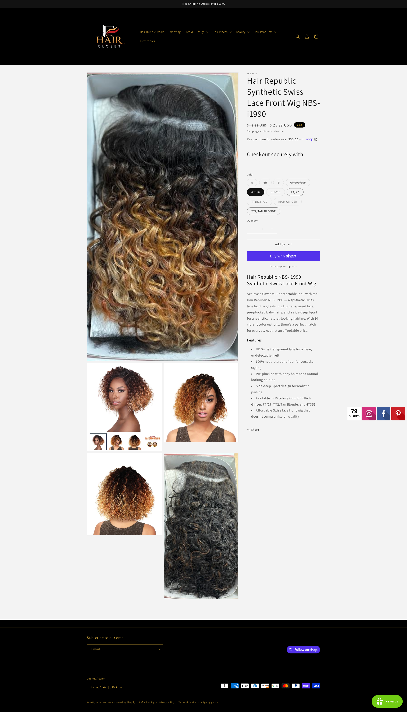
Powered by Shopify (124, 702)
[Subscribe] (158, 649)
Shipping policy (209, 702)
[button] (203, 31)
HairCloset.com (104, 702)
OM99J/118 (300, 183)
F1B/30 (278, 193)
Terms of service (187, 702)
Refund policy (146, 702)
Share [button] (255, 429)
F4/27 (295, 192)
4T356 (255, 192)
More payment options (283, 266)
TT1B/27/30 (261, 202)
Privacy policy (166, 702)
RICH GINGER (290, 202)
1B (268, 183)
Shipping (252, 131)
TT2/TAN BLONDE (263, 211)
